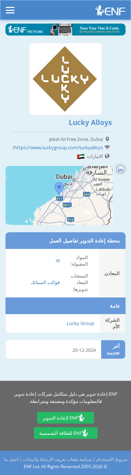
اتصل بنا (11, 459)
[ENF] (110, 12)
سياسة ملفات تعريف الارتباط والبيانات (57, 459)
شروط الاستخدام (111, 459)
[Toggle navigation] (10, 6)
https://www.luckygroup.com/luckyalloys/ (57, 147)
